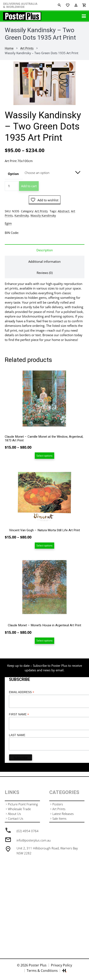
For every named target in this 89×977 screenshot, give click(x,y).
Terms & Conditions (42, 970)
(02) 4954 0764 (27, 831)
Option (13, 174)
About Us (14, 814)
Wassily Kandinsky (43, 215)
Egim (8, 223)
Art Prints (27, 48)
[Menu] (83, 16)
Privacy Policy (61, 965)
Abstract (63, 211)
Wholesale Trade (19, 809)
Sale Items (59, 818)
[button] (83, 67)
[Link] (22, 16)
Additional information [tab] (44, 261)
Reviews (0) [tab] (45, 273)
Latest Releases (63, 814)
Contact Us (15, 818)
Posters (57, 804)
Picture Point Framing (23, 804)
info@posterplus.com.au (34, 840)
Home (9, 48)
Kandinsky (21, 215)
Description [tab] (44, 250)
